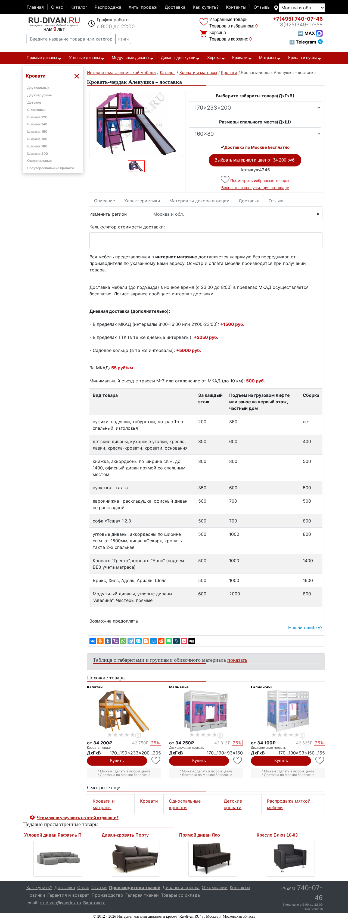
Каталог (78, 7)
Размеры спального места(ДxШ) (255, 122)
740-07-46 (298, 19)
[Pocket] (184, 641)
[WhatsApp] (123, 641)
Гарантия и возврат (68, 895)
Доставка (175, 7)
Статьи (99, 887)
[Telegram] (131, 641)
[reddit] (161, 641)
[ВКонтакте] (92, 641)
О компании (215, 887)
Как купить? (206, 7)
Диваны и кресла (181, 887)
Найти (123, 39)
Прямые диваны (42, 57)
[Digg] (191, 641)
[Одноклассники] (100, 641)
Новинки (35, 895)
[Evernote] (169, 641)
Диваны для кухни (178, 57)
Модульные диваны (130, 57)
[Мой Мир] (153, 641)
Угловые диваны (84, 57)
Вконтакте (94, 902)
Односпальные (39, 161)
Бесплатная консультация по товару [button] (255, 187)
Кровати (239, 57)
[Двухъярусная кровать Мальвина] (206, 711)
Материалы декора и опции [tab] (199, 200)
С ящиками (36, 110)
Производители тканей (134, 887)
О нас (57, 7)
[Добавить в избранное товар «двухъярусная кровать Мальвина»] (238, 761)
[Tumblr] (108, 641)
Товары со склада (180, 895)
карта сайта (314, 909)
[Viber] (115, 641)
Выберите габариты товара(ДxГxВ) (255, 95)
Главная (35, 7)
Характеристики (142, 200)
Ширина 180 (37, 146)
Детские (34, 102)
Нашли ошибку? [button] (305, 627)
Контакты (236, 7)
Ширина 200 (37, 153)
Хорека (213, 57)
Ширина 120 (37, 117)
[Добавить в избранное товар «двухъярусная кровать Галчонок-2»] (320, 761)
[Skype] (138, 641)
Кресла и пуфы (302, 57)
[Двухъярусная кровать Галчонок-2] (288, 711)
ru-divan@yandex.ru (60, 902)
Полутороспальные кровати (50, 168)
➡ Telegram (302, 42)
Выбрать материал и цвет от (255, 160)
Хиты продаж (143, 7)
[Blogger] (146, 641)
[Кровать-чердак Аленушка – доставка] (136, 124)
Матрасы (267, 57)
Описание (104, 200)
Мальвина (179, 687)
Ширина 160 (37, 139)
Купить (117, 760)
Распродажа (108, 7)
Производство (107, 895)
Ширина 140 (37, 124)
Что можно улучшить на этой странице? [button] (78, 817)
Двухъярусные (39, 95)
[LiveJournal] (176, 641)
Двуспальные (38, 88)
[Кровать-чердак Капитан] (124, 711)
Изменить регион (108, 214)
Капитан (94, 687)
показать (237, 659)
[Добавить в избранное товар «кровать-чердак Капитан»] (156, 761)
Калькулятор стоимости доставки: (127, 227)
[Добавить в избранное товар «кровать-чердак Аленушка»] (225, 180)
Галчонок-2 (261, 687)
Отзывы (262, 7)
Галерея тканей (142, 895)
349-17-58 (301, 24)
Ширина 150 (37, 131)
